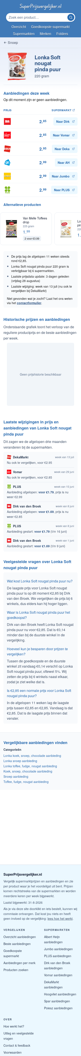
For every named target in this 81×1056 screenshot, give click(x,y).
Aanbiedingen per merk (19, 963)
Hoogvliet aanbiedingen (60, 994)
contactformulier (29, 303)
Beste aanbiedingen (17, 944)
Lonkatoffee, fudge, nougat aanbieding (30, 766)
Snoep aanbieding (15, 776)
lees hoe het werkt (60, 918)
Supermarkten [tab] (24, 34)
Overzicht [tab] (18, 27)
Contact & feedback (16, 1045)
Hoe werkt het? (13, 1026)
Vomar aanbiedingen (58, 975)
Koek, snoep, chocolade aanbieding (27, 771)
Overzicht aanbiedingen (19, 937)
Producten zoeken (15, 970)
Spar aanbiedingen (57, 1001)
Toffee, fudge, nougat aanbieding (26, 781)
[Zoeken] (70, 17)
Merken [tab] (45, 34)
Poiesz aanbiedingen (58, 1008)
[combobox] (37, 17)
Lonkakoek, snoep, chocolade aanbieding (32, 755)
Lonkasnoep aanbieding (20, 761)
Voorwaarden (12, 1052)
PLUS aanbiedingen (57, 956)
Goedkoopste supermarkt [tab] (50, 27)
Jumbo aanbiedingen (58, 949)
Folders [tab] (62, 34)
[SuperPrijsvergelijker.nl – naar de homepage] (40, 6)
